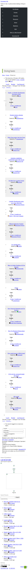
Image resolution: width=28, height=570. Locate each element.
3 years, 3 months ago (15, 105)
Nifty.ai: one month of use (10, 556)
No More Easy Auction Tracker (16, 180)
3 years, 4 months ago (15, 128)
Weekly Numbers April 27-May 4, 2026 (13, 538)
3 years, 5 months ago (15, 171)
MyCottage (5, 439)
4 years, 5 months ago (15, 299)
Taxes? (16, 287)
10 (9, 87)
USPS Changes (7, 514)
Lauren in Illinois (8, 520)
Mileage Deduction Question (16, 223)
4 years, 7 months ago (15, 387)
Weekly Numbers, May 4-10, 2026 (12, 532)
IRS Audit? (16, 396)
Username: (6, 430)
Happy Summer (8, 507)
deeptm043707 (22, 449)
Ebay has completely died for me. (12, 501)
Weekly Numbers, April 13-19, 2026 (13, 550)
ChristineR (11, 439)
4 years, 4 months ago (15, 256)
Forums (7, 75)
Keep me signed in (9, 434)
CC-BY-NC (12, 568)
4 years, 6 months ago (15, 344)
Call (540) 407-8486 (6, 460)
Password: (6, 432)
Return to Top (24, 566)
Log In (7, 84)
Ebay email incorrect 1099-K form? (16, 353)
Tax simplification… (16, 244)
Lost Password (20, 84)
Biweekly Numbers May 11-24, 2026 (13, 526)
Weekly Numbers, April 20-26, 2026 (13, 544)
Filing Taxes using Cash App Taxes (16, 137)
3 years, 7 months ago (15, 192)
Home (3, 75)
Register (13, 84)
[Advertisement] (14, 53)
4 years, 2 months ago (15, 214)
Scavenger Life (4, 1)
